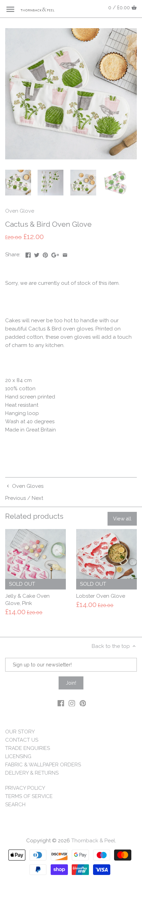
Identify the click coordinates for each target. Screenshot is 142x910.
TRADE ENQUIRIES (27, 748)
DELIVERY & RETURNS (32, 773)
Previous (15, 498)
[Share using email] (65, 254)
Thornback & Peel (93, 841)
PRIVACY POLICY (25, 788)
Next (37, 498)
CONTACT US (21, 740)
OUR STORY (20, 732)
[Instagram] (72, 703)
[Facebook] (61, 703)
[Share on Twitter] (36, 254)
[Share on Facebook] (28, 254)
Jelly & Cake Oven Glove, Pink (27, 599)
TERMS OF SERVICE (29, 796)
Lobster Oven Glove (100, 596)
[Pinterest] (83, 703)
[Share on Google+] (55, 254)
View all (122, 518)
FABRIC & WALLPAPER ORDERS (43, 765)
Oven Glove (19, 211)
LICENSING (18, 756)
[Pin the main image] (45, 254)
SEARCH (15, 804)
